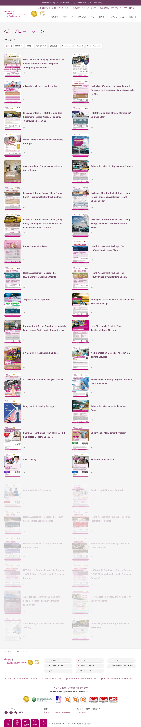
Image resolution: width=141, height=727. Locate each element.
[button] (132, 7)
